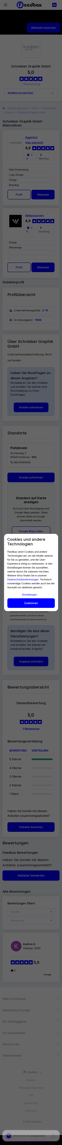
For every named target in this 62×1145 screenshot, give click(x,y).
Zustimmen (31, 603)
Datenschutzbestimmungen (23, 579)
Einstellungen (29, 594)
